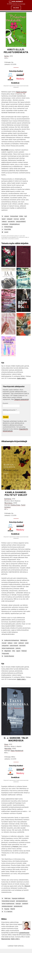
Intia (13, 651)
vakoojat (18, 903)
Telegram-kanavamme (21, 399)
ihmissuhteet (14, 216)
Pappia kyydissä (21, 92)
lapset (3, 219)
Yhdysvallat (5, 653)
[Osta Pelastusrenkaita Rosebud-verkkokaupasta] (21, 76)
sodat (26, 643)
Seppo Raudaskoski (17, 750)
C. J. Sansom (8, 911)
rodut (15, 643)
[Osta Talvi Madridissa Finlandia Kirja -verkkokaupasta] (11, 770)
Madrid (13, 909)
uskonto (18, 648)
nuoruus (16, 219)
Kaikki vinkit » (21, 378)
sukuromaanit (14, 645)
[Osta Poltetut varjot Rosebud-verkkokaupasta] (21, 527)
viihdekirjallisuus (14, 224)
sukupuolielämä (20, 221)
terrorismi (22, 645)
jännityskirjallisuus (21, 901)
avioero (6, 216)
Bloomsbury (8, 503)
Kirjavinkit (17, 2)
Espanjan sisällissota (18, 898)
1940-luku (7, 898)
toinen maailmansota (8, 648)
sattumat (21, 643)
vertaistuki (5, 224)
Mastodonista (5, 939)
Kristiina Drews (15, 505)
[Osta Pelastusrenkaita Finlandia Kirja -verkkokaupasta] (11, 76)
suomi (6, 232)
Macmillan (8, 748)
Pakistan (24, 651)
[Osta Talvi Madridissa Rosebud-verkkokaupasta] (21, 770)
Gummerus (7, 499)
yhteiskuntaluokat (7, 906)
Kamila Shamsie (9, 656)
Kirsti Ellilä (7, 229)
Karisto (6, 56)
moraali (4, 643)
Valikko (16, 7)
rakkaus (4, 221)
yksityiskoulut (18, 906)
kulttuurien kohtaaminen (11, 640)
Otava (6, 744)
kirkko (21, 216)
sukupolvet (5, 645)
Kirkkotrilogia (8, 227)
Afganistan (7, 651)
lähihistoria (23, 640)
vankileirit (25, 903)
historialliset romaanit (8, 901)
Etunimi (5, 403)
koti (25, 216)
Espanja (6, 909)
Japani (18, 651)
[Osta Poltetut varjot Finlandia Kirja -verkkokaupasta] (11, 527)
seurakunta (11, 221)
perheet (22, 219)
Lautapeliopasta (24, 932)
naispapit (9, 219)
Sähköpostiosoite (10, 410)
